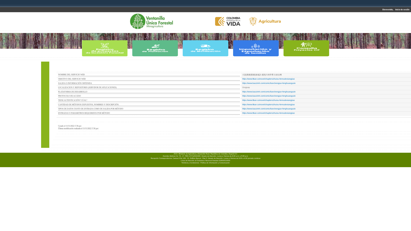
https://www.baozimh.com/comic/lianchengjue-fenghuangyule (269, 83)
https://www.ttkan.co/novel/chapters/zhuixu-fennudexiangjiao (268, 79)
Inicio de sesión (402, 10)
